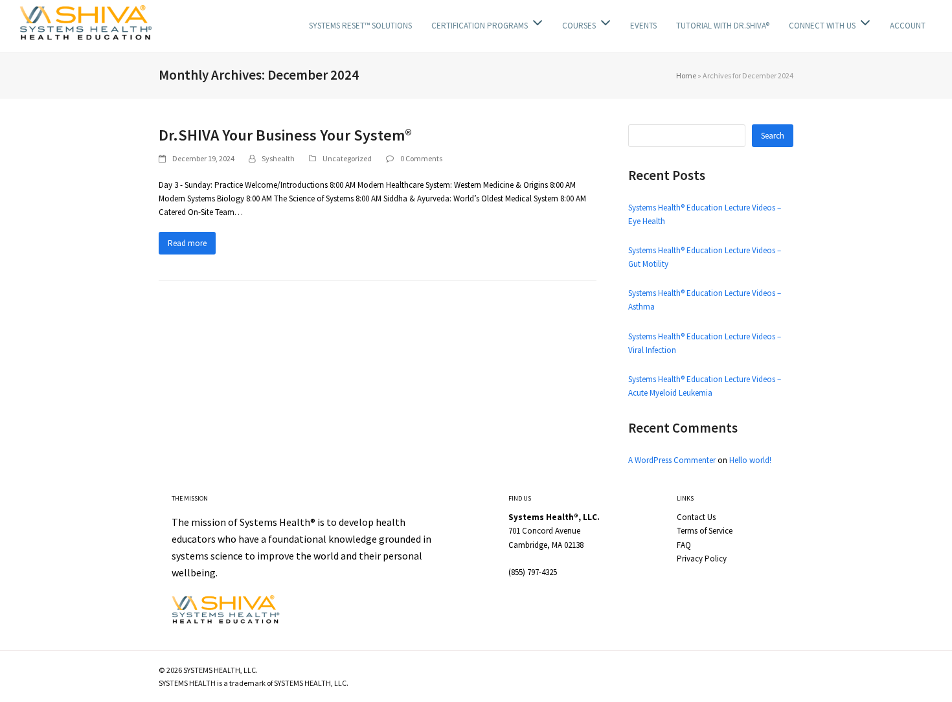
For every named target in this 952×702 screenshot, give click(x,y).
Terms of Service (704, 530)
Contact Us (696, 517)
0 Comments (421, 158)
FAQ (684, 544)
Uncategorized (347, 158)
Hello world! (750, 460)
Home (686, 75)
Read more (187, 243)
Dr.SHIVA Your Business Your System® (285, 135)
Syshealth (278, 158)
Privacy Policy (702, 558)
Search (772, 135)
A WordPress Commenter (672, 460)
